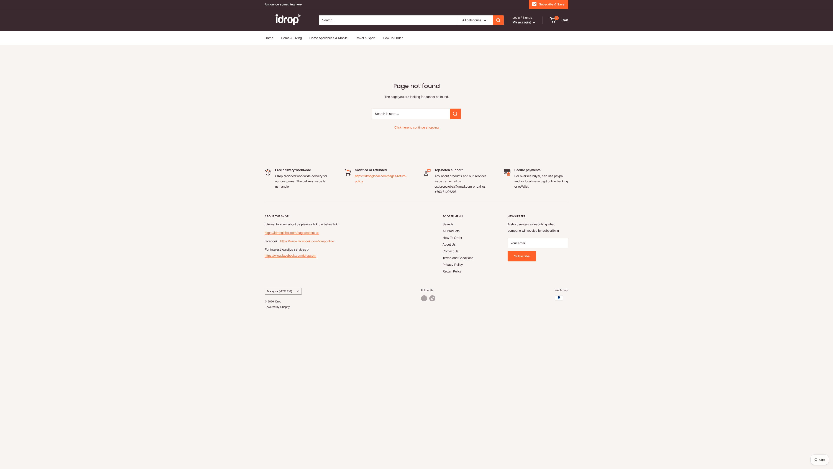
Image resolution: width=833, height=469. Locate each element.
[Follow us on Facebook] (424, 298)
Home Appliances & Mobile (328, 38)
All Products (451, 231)
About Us (449, 244)
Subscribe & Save (551, 4)
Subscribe (522, 256)
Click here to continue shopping (416, 127)
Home (269, 38)
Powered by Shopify (277, 307)
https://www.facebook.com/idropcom (290, 255)
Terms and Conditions (458, 258)
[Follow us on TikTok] (432, 298)
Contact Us (451, 251)
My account (522, 22)
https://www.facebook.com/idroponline (307, 241)
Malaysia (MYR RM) (279, 291)
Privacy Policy (453, 264)
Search (448, 224)
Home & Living (291, 38)
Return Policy (452, 271)
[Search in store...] (455, 114)
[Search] (498, 20)
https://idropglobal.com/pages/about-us (292, 232)
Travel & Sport (365, 38)
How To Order (393, 38)
